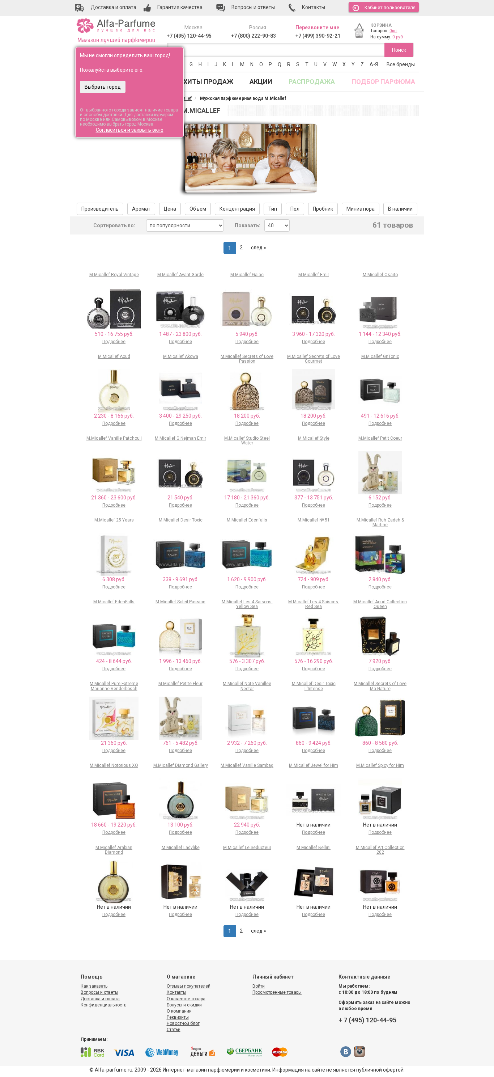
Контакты (176, 992)
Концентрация (237, 209)
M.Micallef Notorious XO (114, 765)
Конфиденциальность (103, 1005)
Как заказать (94, 986)
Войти (258, 986)
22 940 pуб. (247, 825)
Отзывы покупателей (188, 986)
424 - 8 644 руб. (114, 661)
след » (258, 247)
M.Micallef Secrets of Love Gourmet (313, 359)
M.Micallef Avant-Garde (180, 274)
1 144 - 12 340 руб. (380, 334)
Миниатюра (360, 209)
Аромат (141, 209)
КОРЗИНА (381, 25)
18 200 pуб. (247, 416)
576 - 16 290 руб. (313, 661)
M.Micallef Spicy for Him (380, 765)
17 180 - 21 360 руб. (247, 498)
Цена (170, 209)
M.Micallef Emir (313, 274)
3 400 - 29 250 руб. (180, 416)
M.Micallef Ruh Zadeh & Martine (380, 522)
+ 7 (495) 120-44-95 (367, 1020)
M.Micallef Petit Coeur (380, 438)
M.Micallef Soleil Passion (180, 601)
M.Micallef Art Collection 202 (380, 850)
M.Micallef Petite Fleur (180, 683)
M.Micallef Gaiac (247, 274)
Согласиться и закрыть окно (129, 130)
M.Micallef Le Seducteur (247, 847)
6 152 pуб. (380, 498)
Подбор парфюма (383, 81)
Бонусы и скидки (184, 1005)
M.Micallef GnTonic (380, 356)
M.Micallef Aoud (114, 356)
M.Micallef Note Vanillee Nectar (247, 686)
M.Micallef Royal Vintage (114, 274)
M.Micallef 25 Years (114, 520)
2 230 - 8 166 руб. (114, 416)
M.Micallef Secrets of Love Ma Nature (380, 686)
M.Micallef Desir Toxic (181, 520)
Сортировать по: (114, 225)
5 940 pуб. (247, 334)
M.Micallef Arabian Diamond (113, 850)
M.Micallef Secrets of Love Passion (247, 359)
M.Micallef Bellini (314, 847)
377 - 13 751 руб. (313, 498)
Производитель (100, 209)
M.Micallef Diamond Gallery (180, 765)
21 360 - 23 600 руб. (114, 498)
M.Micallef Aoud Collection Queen (380, 604)
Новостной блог (183, 1023)
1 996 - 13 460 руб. (180, 661)
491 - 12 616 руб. (380, 416)
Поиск (399, 50)
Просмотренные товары (277, 992)
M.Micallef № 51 (314, 520)
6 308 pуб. (113, 579)
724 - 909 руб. (313, 579)
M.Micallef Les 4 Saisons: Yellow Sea (247, 604)
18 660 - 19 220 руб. (114, 825)
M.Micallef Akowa (180, 356)
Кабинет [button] (390, 7)
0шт (393, 30)
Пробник (323, 209)
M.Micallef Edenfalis (247, 520)
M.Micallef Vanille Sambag (247, 765)
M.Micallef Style (313, 438)
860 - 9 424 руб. (314, 743)
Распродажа (312, 81)
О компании (179, 1011)
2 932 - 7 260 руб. (247, 743)
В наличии (400, 209)
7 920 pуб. (380, 661)
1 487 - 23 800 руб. (180, 334)
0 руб (397, 36)
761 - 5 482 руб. (181, 743)
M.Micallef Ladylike (181, 847)
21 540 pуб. (180, 498)
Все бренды (401, 64)
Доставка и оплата (100, 998)
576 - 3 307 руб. (247, 661)
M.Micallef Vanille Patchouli (114, 438)
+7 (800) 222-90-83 (253, 36)
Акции (261, 81)
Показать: (247, 225)
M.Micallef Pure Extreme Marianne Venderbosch (114, 686)
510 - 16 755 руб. (114, 334)
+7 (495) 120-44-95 (189, 36)
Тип (272, 209)
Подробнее (113, 341)
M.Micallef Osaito (380, 274)
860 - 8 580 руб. (380, 743)
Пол (294, 209)
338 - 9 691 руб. (181, 579)
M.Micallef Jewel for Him (313, 765)
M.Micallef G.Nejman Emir (180, 438)
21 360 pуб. (114, 743)
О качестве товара (186, 998)
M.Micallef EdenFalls (114, 601)
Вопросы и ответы (99, 992)
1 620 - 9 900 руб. (247, 579)
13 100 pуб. (180, 825)
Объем (197, 209)
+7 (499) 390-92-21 (317, 36)
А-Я (374, 64)
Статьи (173, 1029)
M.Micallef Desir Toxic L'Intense (314, 686)
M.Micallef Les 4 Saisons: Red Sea (313, 604)
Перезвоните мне (317, 27)
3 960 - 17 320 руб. (313, 334)
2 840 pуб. (380, 579)
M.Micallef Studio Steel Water (247, 440)
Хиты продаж (208, 81)
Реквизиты (178, 1017)
